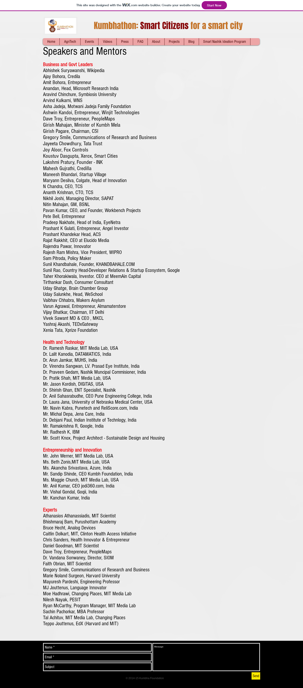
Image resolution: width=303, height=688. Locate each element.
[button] (89, 41)
